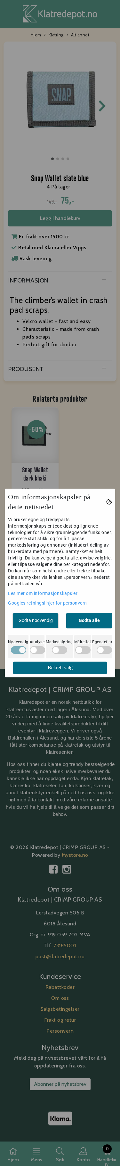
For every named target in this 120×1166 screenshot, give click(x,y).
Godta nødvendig (36, 620)
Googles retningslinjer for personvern (47, 603)
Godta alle (89, 620)
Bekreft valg (60, 667)
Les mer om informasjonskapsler (42, 593)
